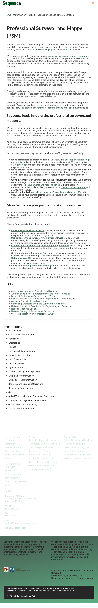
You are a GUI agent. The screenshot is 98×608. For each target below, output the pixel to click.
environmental (40, 107)
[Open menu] (93, 3)
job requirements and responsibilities (41, 184)
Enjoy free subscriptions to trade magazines (34, 265)
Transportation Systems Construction (27, 400)
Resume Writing (46, 588)
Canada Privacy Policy (28, 596)
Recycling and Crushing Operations (25, 384)
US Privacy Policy (13, 596)
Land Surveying (16, 363)
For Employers (12, 463)
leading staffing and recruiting (34, 49)
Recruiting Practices (71, 590)
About (20, 588)
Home (8, 14)
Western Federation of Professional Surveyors (34, 313)
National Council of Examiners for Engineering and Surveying (41, 306)
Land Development (17, 359)
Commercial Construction (21, 334)
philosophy (70, 159)
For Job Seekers (12, 437)
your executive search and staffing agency (64, 56)
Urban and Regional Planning (22, 404)
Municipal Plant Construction (22, 379)
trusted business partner (73, 187)
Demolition (13, 338)
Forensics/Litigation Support (22, 351)
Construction (13, 327)
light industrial (75, 107)
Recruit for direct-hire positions (27, 230)
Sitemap (72, 588)
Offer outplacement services (26, 253)
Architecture (14, 330)
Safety (11, 392)
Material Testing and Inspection (24, 371)
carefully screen (19, 164)
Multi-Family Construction (21, 375)
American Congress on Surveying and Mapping (34, 291)
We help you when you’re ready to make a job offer (56, 192)
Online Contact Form (15, 527)
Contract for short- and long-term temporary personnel (40, 245)
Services (33, 437)
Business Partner (13, 447)
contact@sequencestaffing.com (20, 523)
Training (56, 588)
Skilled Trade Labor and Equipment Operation (31, 396)
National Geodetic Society (24, 308)
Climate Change (49, 590)
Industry (26, 588)
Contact (9, 490)
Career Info (70, 437)
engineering (26, 107)
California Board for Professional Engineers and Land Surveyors (43, 298)
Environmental (38, 590)
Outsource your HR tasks (24, 258)
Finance (12, 347)
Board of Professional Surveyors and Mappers (34, 296)
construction (69, 49)
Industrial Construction (19, 355)
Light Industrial (15, 367)
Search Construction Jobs (21, 408)
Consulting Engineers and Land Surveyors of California (38, 303)
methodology (83, 159)
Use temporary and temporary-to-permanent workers (39, 238)
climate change (55, 107)
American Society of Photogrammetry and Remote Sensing (40, 293)
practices (20, 162)
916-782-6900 (11, 508)
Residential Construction (20, 388)
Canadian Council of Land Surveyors (29, 301)
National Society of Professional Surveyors (32, 311)
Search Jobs (35, 588)
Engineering (14, 342)
